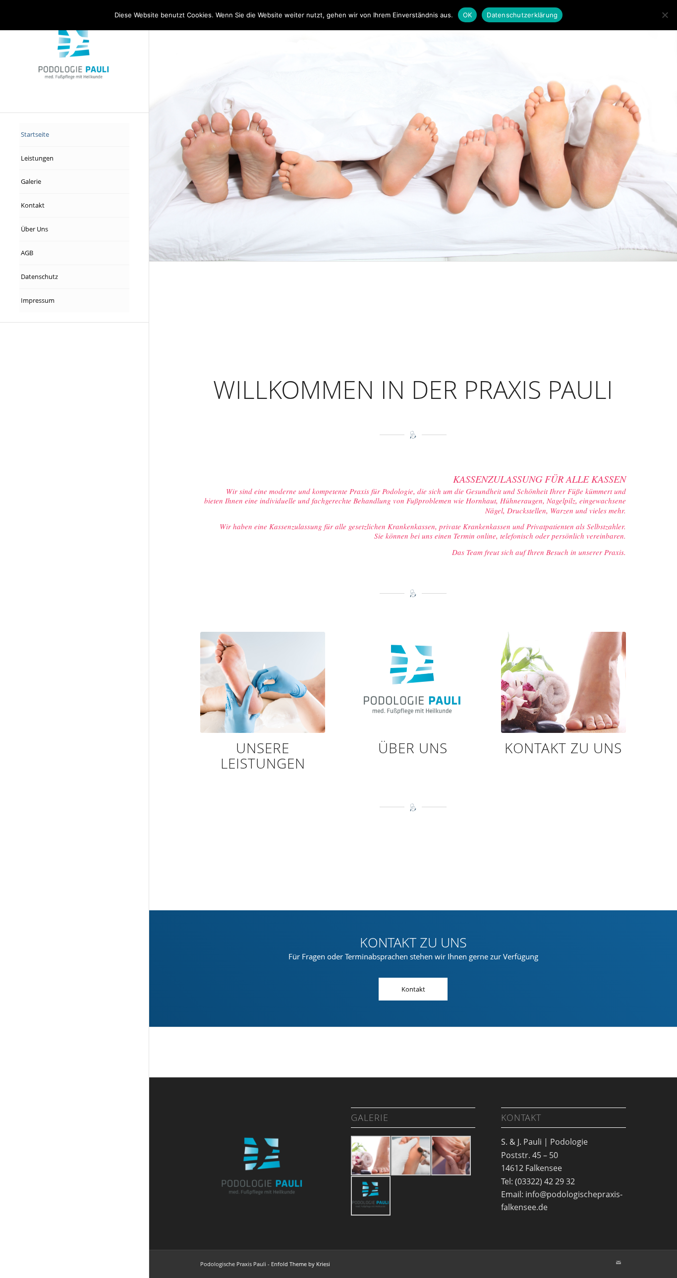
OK (467, 15)
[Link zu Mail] (618, 1218)
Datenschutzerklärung (522, 15)
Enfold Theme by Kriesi (300, 1219)
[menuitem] (74, 135)
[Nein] (665, 15)
